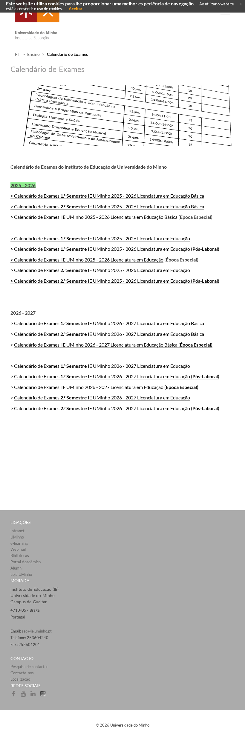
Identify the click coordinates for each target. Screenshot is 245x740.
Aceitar (75, 8)
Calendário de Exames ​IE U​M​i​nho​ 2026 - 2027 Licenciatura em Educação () (116, 376)
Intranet (17, 530)
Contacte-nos (22, 672)
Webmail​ (18, 549)
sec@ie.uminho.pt (37, 631)
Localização (20, 679)
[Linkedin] (35, 695)
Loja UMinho (21, 574)
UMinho (17, 537)
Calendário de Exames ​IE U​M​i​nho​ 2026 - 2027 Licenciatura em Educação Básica (109, 334)
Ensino (33, 54)
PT (17, 54)
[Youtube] (25, 695)
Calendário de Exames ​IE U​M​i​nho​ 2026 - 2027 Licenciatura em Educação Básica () (113, 344)
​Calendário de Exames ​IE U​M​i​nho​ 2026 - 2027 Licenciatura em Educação (102, 397)
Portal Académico (25, 561)
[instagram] (44, 695)
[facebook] (15, 695)
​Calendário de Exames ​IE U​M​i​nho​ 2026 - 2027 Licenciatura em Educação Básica (108, 323)
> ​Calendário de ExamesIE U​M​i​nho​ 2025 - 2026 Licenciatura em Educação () (114, 281)
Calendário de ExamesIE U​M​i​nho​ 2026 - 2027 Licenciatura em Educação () (116, 408)
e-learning (19, 543)
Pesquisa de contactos (29, 666)
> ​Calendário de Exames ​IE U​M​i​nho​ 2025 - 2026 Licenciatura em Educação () (114, 249)
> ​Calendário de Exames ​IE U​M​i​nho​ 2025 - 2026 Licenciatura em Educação (100, 238)
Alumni (16, 568)
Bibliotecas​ (19, 555)
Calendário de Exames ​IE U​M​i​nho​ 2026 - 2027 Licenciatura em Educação (102, 366)
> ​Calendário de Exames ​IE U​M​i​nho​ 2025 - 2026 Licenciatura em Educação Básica (107, 196)
